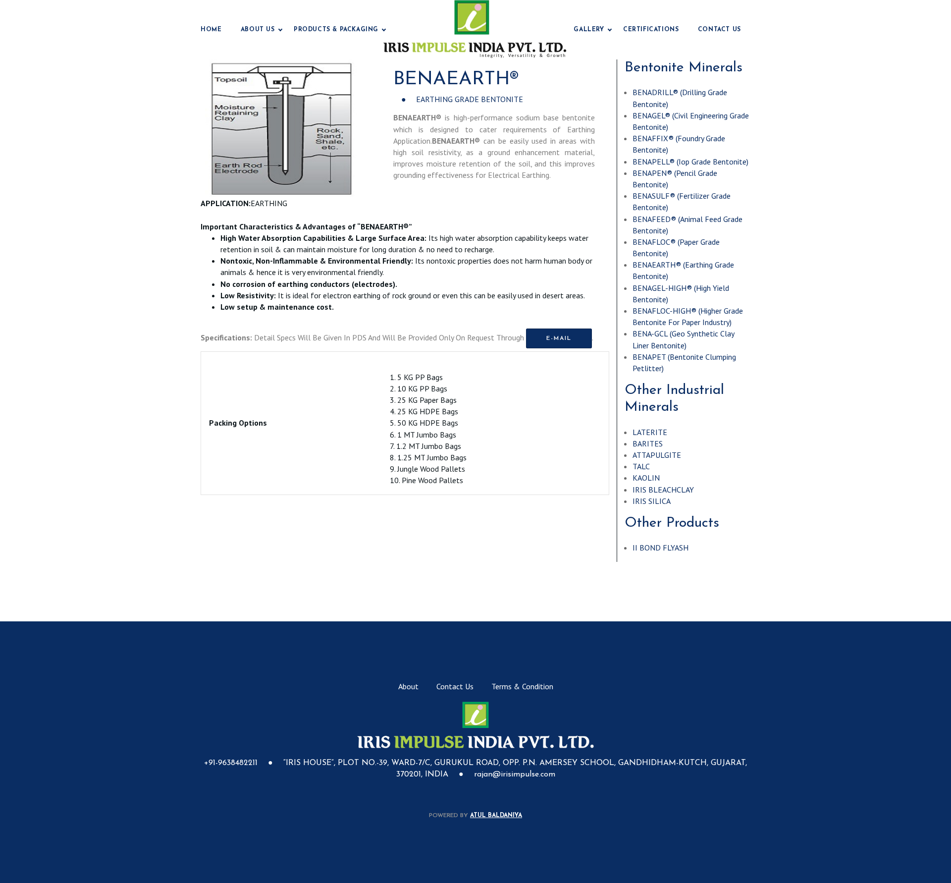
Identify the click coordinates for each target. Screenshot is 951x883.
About (408, 686)
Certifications (651, 30)
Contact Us (719, 30)
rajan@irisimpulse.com (514, 774)
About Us (258, 30)
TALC (641, 466)
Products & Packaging (336, 30)
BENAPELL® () (690, 161)
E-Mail (559, 338)
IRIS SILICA (652, 501)
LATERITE (650, 432)
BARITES (648, 443)
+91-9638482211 (232, 763)
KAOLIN (646, 478)
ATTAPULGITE (657, 455)
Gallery (589, 30)
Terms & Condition (522, 686)
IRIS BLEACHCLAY (663, 490)
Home (211, 30)
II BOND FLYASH (660, 547)
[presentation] (220, 128)
